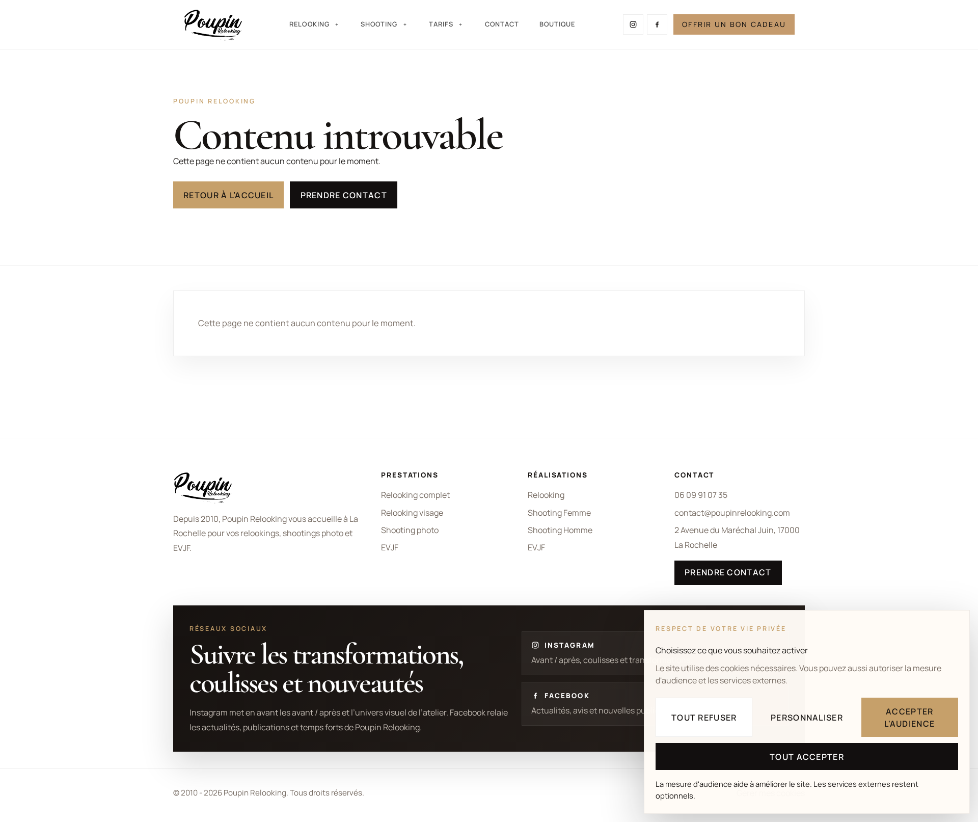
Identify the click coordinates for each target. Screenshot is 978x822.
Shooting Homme (560, 530)
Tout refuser (704, 717)
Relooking (546, 494)
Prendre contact (344, 195)
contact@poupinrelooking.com (732, 512)
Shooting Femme (559, 512)
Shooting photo (410, 530)
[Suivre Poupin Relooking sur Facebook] (657, 24)
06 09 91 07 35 (700, 494)
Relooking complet (415, 494)
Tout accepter (807, 756)
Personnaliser (807, 717)
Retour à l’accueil (228, 195)
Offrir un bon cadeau (734, 24)
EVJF (389, 547)
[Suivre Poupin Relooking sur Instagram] (633, 24)
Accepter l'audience (909, 717)
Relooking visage (412, 512)
